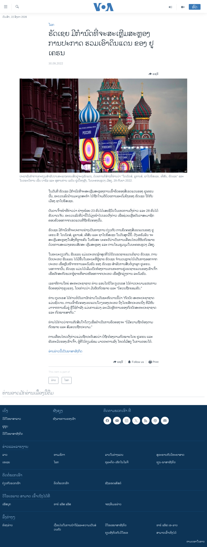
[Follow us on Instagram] (126, 420)
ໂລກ (51, 25)
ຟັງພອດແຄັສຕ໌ (113, 483)
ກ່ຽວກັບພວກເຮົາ (11, 483)
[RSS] (146, 420)
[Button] (153, 73)
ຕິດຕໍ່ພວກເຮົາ (61, 483)
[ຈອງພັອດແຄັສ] (165, 420)
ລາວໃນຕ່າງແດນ (114, 455)
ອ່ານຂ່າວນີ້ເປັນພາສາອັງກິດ (65, 351)
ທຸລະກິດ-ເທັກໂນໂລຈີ (116, 462)
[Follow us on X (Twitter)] (136, 420)
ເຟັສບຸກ (6, 504)
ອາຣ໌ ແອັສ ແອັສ (62, 504)
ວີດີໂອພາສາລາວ (11, 419)
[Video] (183, 7)
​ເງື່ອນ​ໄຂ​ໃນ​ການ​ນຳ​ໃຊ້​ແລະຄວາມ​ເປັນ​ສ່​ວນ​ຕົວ (75, 527)
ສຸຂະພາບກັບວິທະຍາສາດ (170, 455)
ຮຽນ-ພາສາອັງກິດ (166, 462)
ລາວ (4, 455)
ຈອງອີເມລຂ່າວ (113, 504)
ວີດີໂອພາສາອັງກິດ (12, 434)
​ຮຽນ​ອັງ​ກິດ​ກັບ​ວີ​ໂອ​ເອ (116, 533)
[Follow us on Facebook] (107, 420)
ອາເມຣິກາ (59, 455)
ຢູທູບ (5, 426)
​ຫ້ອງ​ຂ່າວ (7, 525)
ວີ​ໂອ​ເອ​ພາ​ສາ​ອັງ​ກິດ (116, 525)
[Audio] (170, 7)
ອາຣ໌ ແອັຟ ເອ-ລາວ (167, 525)
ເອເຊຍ (6, 462)
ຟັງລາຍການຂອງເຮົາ (64, 419)
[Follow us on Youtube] (117, 420)
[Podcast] (155, 420)
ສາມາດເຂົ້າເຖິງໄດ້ (166, 533)
